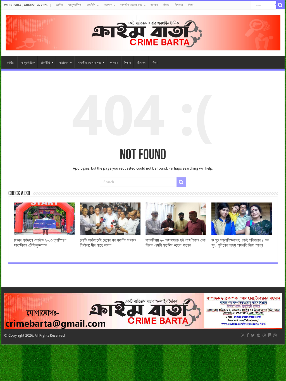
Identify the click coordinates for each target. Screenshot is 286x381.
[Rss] (243, 335)
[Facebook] (247, 335)
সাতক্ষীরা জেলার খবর (131, 5)
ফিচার (166, 5)
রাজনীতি (91, 5)
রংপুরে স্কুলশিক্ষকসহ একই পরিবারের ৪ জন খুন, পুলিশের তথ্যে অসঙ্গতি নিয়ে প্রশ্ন (240, 243)
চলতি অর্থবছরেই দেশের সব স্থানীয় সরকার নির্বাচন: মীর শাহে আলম (108, 243)
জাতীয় (59, 5)
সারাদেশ (108, 5)
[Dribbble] (264, 335)
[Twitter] (253, 335)
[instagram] (275, 335)
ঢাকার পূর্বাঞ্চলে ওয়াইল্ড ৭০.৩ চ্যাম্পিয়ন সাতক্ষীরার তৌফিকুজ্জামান (40, 243)
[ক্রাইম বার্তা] (143, 31)
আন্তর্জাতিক (74, 5)
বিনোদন (179, 5)
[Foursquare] (269, 335)
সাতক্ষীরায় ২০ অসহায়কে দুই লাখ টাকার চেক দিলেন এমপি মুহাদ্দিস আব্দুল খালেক (176, 243)
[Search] (280, 5)
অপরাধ (154, 5)
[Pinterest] (258, 335)
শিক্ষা (190, 5)
